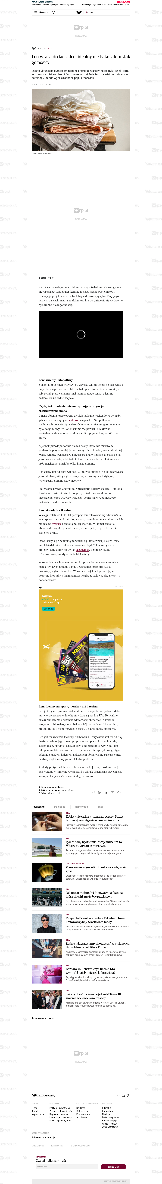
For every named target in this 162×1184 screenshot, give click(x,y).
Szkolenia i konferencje (43, 1137)
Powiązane (38, 806)
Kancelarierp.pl (109, 1120)
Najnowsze (81, 806)
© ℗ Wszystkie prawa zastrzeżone (56, 790)
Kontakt (35, 1111)
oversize (56, 524)
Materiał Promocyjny (75, 864)
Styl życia (42, 48)
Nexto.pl (106, 1114)
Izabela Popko (46, 278)
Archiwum (81, 1117)
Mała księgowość (110, 1117)
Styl (50, 48)
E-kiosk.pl (107, 1108)
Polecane (59, 806)
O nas (34, 1108)
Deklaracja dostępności (61, 1120)
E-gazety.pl (107, 1111)
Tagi (100, 806)
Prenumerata (83, 1114)
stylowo (73, 420)
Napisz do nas (39, 1114)
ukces (89, 12)
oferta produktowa (80, 1146)
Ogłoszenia (82, 1111)
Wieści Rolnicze (110, 1123)
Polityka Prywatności (60, 1108)
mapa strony (38, 1146)
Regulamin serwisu (59, 1114)
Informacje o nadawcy (61, 1117)
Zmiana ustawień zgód (61, 1111)
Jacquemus (82, 549)
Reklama (80, 1108)
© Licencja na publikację (51, 787)
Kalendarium (57, 1146)
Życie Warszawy (110, 1127)
